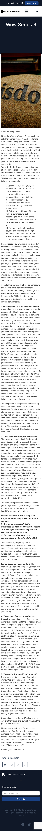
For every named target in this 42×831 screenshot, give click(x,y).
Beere (21, 815)
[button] (26, 11)
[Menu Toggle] (21, 779)
